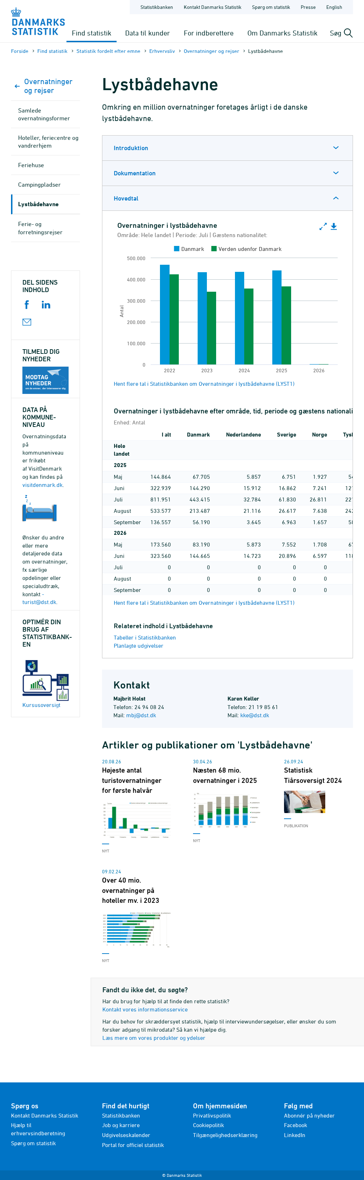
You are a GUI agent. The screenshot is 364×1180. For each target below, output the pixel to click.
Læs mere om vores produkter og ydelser (153, 1037)
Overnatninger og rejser (211, 51)
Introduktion (131, 148)
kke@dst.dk (254, 715)
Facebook (295, 1125)
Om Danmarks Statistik (282, 33)
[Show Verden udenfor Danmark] (247, 249)
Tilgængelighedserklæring (225, 1135)
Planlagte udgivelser (139, 645)
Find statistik (91, 33)
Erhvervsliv (162, 51)
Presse (308, 7)
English (334, 7)
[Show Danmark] (189, 249)
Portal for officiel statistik (133, 1145)
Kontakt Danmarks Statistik (212, 7)
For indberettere (209, 33)
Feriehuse (31, 165)
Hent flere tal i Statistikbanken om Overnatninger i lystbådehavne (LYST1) (204, 383)
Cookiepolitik (208, 1125)
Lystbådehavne (38, 204)
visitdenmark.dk (42, 485)
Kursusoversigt (41, 705)
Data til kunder (147, 33)
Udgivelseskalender (126, 1135)
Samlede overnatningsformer (44, 114)
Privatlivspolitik (212, 1115)
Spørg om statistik (271, 7)
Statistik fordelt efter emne (108, 51)
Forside (19, 51)
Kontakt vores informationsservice (145, 1009)
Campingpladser (39, 184)
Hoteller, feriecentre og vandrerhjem (48, 141)
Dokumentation (135, 173)
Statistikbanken (156, 7)
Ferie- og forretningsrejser (40, 227)
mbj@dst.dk (141, 715)
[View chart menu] (334, 227)
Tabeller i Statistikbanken (145, 637)
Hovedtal (126, 198)
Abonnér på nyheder (309, 1115)
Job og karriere (121, 1125)
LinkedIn (294, 1135)
